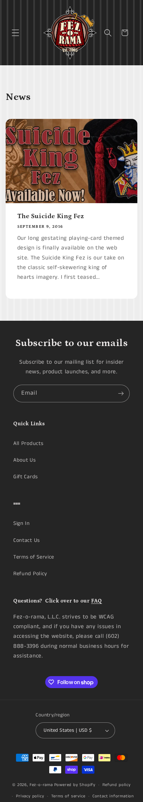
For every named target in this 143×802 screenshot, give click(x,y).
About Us (24, 460)
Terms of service (68, 796)
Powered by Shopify (75, 785)
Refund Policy (30, 574)
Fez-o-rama (41, 785)
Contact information (113, 796)
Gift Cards (25, 477)
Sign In (21, 523)
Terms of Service (33, 557)
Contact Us (26, 540)
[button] (15, 32)
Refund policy (116, 785)
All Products (28, 443)
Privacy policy (30, 796)
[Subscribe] (120, 394)
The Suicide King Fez (50, 216)
